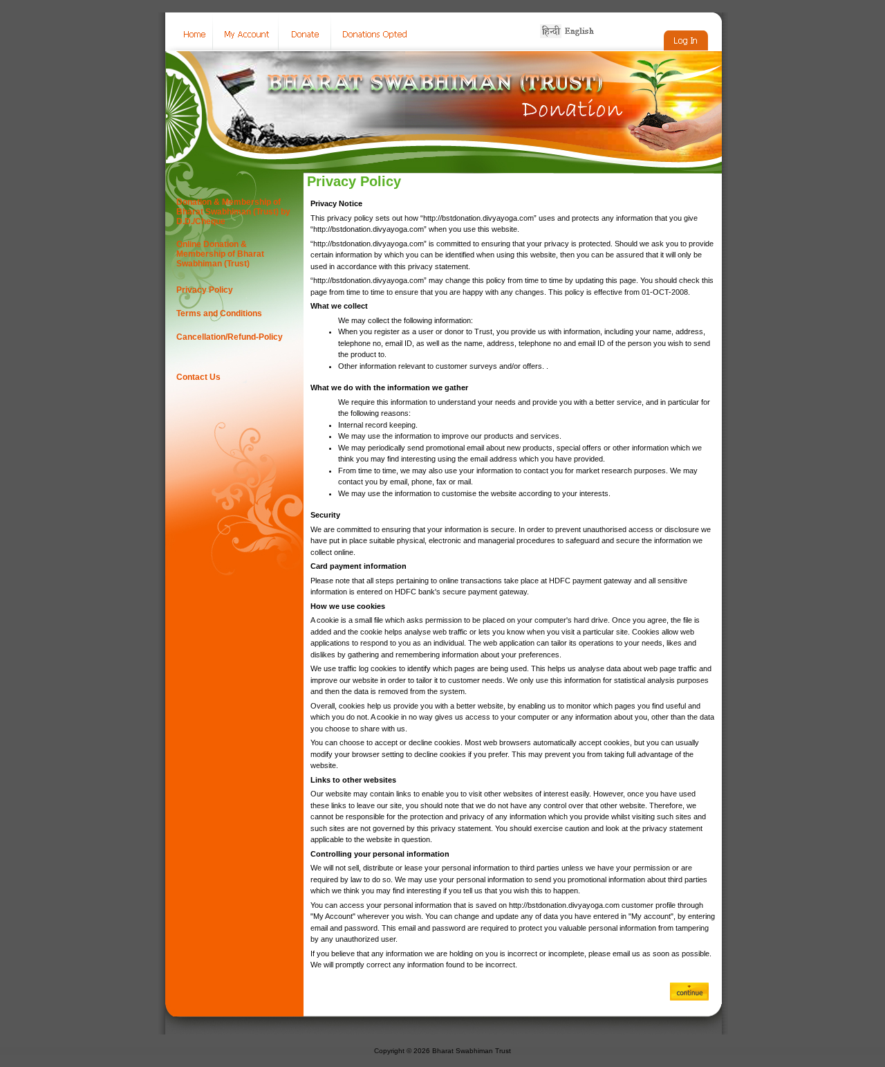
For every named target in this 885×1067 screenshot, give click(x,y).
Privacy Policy (204, 290)
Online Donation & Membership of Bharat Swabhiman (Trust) (220, 253)
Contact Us (198, 377)
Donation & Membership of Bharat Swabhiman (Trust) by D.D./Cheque (233, 211)
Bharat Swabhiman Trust (471, 1051)
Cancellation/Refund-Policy (229, 337)
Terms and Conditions (219, 313)
